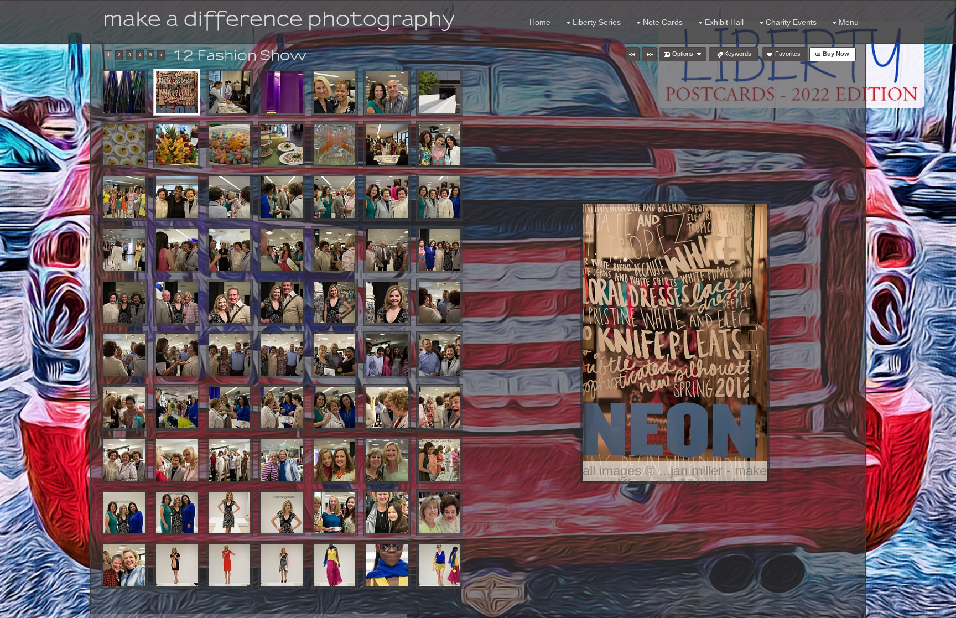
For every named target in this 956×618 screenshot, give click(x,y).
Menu (849, 22)
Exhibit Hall (724, 22)
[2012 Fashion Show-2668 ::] (334, 302)
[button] (632, 54)
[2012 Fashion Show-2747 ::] (124, 512)
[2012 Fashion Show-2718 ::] (387, 407)
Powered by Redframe (917, 607)
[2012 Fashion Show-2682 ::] (229, 355)
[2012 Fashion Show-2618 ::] (439, 144)
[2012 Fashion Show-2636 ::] (334, 197)
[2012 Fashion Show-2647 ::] (229, 250)
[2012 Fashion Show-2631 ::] (229, 197)
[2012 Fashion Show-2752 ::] (229, 512)
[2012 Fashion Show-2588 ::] (282, 92)
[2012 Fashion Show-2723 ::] (124, 460)
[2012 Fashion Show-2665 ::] (282, 302)
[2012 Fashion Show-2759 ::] (387, 512)
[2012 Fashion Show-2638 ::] (387, 197)
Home (539, 22)
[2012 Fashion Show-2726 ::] (177, 460)
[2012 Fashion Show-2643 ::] (124, 250)
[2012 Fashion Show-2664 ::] (229, 302)
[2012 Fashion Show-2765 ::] (439, 512)
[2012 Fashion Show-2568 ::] (124, 92)
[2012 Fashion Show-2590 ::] (334, 92)
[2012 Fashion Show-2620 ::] (124, 197)
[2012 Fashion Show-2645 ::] (177, 250)
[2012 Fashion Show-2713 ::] (282, 407)
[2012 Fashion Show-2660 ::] (177, 302)
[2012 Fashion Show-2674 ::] (439, 302)
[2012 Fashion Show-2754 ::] (282, 512)
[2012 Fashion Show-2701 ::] (177, 407)
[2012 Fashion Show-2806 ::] (439, 565)
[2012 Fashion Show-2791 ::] (282, 565)
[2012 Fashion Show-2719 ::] (439, 407)
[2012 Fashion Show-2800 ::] (387, 565)
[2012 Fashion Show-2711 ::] (229, 407)
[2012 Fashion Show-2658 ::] (124, 302)
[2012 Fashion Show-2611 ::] (334, 144)
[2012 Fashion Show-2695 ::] (439, 355)
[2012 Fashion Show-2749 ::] (177, 512)
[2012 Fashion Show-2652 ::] (334, 250)
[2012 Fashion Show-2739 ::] (334, 460)
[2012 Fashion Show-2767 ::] (124, 565)
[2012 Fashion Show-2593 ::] (387, 92)
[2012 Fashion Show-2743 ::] (439, 460)
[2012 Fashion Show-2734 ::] (282, 460)
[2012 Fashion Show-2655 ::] (439, 250)
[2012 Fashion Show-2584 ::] (229, 92)
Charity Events (791, 22)
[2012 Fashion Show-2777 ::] (177, 565)
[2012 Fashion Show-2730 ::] (229, 460)
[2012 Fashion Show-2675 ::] (124, 355)
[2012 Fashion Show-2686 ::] (282, 355)
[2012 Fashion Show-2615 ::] (387, 144)
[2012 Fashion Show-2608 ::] (282, 144)
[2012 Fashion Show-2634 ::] (282, 197)
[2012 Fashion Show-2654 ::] (387, 250)
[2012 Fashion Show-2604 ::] (177, 144)
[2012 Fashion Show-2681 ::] (177, 355)
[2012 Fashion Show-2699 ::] (124, 407)
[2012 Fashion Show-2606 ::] (229, 144)
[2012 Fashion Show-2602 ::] (124, 144)
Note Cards (663, 22)
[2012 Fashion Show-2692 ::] (387, 355)
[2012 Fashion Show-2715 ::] (334, 407)
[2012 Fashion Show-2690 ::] (334, 355)
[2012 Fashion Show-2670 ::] (387, 302)
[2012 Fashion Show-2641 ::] (439, 197)
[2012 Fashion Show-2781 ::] (229, 565)
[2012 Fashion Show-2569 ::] (177, 92)
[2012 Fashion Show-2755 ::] (334, 512)
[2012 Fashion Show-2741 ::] (387, 460)
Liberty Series (597, 22)
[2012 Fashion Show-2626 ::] (177, 197)
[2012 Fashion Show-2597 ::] (439, 92)
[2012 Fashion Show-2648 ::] (282, 250)
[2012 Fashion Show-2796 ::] (334, 565)
